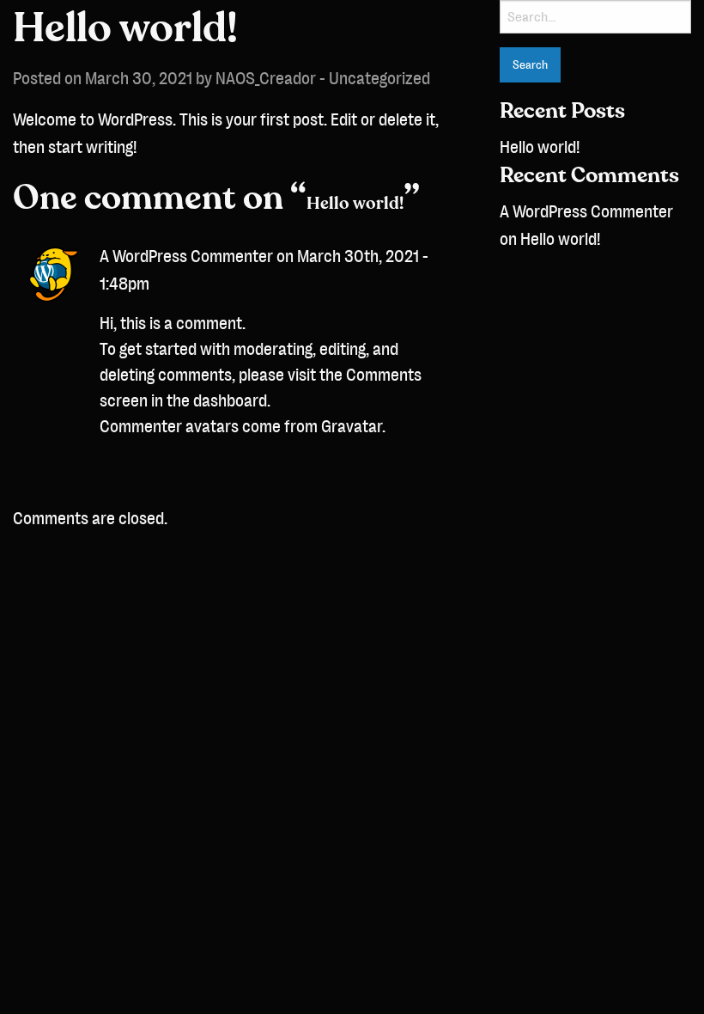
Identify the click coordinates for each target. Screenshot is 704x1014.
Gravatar (351, 426)
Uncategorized (379, 78)
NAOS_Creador (265, 78)
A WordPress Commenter (186, 256)
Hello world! (540, 146)
